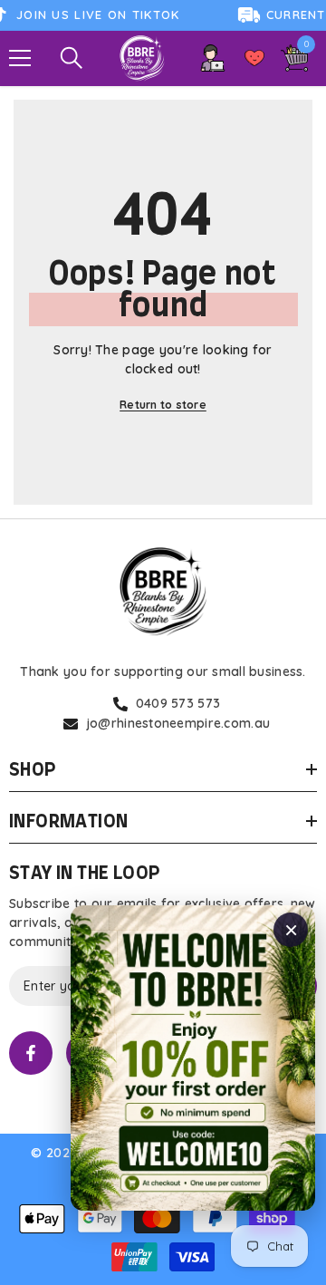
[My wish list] (254, 58)
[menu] (20, 58)
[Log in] (212, 58)
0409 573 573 (178, 703)
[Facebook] (31, 1053)
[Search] (71, 58)
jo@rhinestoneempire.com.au (178, 723)
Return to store (163, 404)
